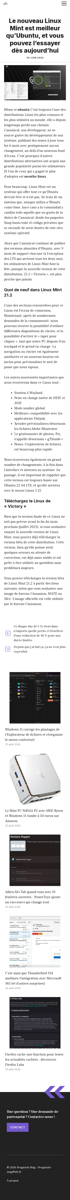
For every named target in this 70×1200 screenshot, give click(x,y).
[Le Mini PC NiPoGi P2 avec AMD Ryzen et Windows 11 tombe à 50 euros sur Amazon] (35, 802)
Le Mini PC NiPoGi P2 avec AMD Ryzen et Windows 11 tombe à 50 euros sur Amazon (34, 816)
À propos (13, 1181)
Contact (17, 1127)
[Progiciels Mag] (6, 3)
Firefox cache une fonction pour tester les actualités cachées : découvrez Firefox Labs (34, 1059)
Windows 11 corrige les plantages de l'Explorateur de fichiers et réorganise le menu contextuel (34, 734)
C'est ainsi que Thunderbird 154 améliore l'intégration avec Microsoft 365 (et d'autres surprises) (33, 978)
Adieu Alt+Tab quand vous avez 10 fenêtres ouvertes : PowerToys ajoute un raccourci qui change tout (32, 897)
